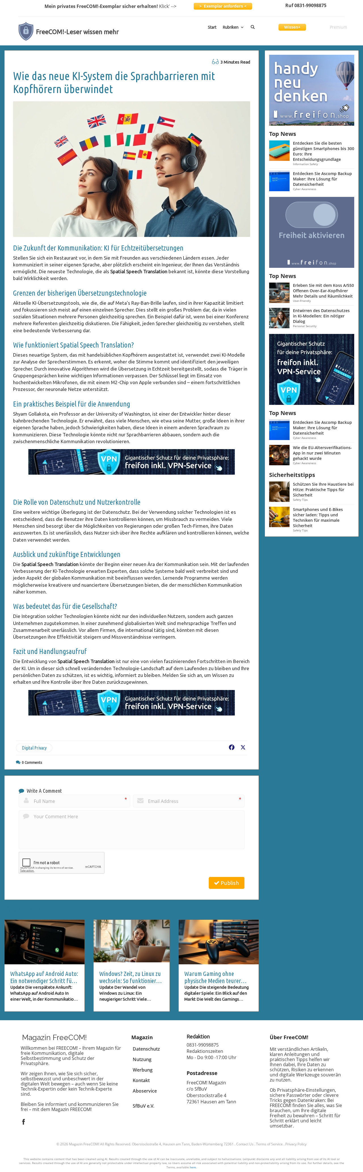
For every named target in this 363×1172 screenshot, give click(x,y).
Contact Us (245, 1144)
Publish (229, 883)
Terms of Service (269, 1144)
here (193, 1167)
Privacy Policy (296, 1144)
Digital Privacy (34, 747)
